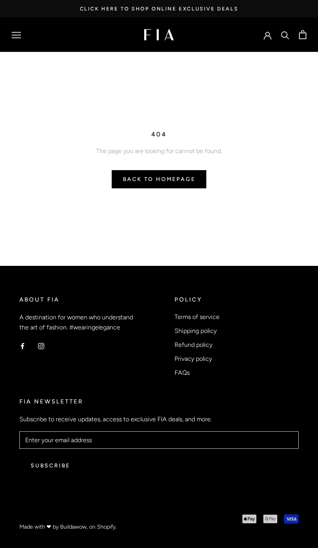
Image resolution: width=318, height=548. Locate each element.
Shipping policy (196, 330)
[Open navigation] (16, 34)
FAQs (182, 372)
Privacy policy (193, 358)
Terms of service (197, 317)
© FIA (28, 515)
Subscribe (50, 465)
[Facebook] (22, 346)
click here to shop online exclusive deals (159, 9)
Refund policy (194, 344)
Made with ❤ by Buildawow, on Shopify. (68, 526)
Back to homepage (159, 179)
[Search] (285, 35)
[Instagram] (41, 346)
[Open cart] (302, 34)
